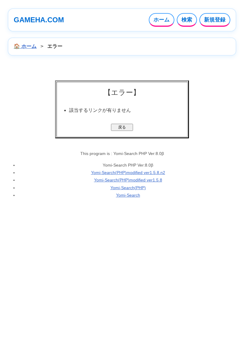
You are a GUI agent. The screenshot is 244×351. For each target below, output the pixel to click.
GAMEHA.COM (39, 20)
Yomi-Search (128, 195)
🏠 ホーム (25, 46)
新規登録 (215, 20)
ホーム (162, 20)
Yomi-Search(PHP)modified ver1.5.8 (128, 180)
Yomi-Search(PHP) (128, 187)
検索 (187, 20)
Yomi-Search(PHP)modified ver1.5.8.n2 (128, 172)
